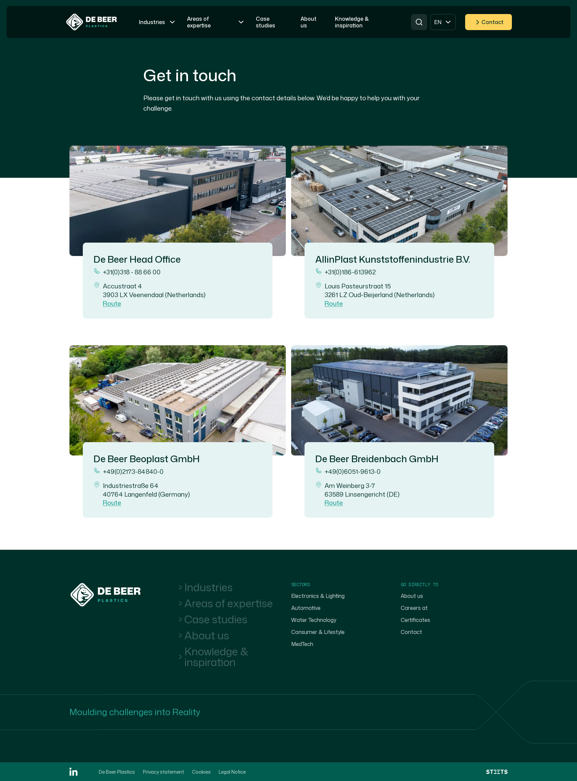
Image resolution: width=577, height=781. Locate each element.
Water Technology (313, 620)
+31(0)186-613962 (350, 272)
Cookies (201, 772)
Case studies (215, 619)
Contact (493, 22)
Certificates (415, 620)
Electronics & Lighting (318, 596)
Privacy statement (163, 772)
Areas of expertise (228, 603)
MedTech (302, 644)
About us (206, 635)
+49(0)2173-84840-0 (133, 471)
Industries (208, 587)
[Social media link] (73, 772)
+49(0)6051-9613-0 (353, 471)
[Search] (419, 22)
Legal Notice (232, 772)
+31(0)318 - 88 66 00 (132, 272)
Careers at (414, 608)
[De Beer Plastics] (91, 22)
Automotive (306, 608)
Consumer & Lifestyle (318, 632)
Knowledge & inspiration (216, 656)
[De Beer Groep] (105, 595)
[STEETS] (497, 772)
